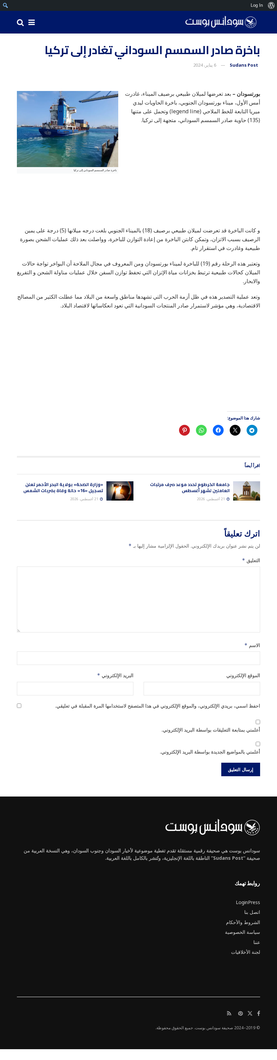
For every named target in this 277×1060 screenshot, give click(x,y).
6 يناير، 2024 (204, 65)
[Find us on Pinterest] (240, 1013)
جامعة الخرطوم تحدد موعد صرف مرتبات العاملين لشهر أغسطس (190, 487)
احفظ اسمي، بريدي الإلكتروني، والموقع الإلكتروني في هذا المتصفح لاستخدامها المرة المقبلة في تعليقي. (157, 705)
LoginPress (248, 902)
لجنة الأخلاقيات (245, 952)
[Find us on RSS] (229, 1013)
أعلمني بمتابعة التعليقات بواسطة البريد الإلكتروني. (210, 730)
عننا (256, 942)
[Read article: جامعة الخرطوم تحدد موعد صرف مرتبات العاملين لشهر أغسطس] (246, 491)
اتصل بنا (252, 912)
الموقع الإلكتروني (243, 675)
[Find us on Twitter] (250, 1013)
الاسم (252, 645)
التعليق (251, 560)
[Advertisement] (138, 227)
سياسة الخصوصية (242, 932)
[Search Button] (20, 22)
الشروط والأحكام (243, 922)
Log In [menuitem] (257, 5)
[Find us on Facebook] (258, 1013)
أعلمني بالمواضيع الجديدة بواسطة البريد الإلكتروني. (210, 751)
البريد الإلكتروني (115, 675)
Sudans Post (244, 65)
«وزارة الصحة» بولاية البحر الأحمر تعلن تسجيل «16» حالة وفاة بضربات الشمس (63, 487)
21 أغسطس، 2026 (211, 499)
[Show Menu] (31, 22)
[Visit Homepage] (218, 22)
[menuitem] (271, 5)
